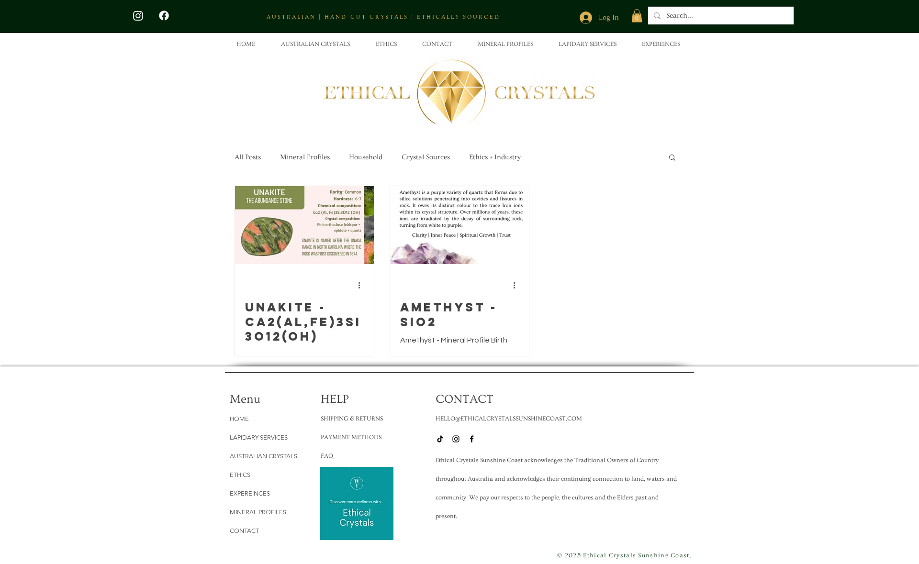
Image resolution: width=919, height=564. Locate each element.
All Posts (248, 157)
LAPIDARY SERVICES (259, 437)
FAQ (327, 456)
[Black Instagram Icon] (455, 438)
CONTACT (244, 530)
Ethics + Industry (495, 157)
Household (365, 157)
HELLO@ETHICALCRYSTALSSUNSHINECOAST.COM (509, 418)
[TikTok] (440, 438)
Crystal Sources (426, 157)
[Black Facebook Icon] (471, 438)
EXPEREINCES (250, 493)
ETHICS (240, 474)
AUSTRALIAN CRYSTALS (263, 456)
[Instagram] (138, 15)
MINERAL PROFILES (258, 512)
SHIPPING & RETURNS (352, 418)
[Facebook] (163, 15)
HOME (239, 418)
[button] (636, 15)
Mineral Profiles (305, 157)
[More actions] (362, 285)
